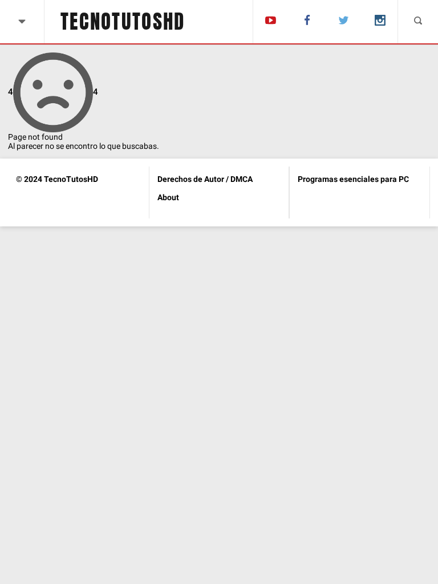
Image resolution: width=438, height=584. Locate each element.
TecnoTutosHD (122, 21)
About (168, 197)
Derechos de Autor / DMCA (205, 179)
